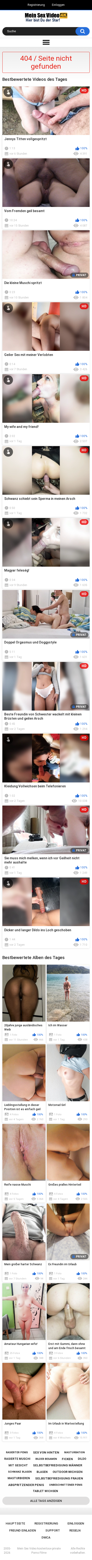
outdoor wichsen (68, 1472)
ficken (67, 1459)
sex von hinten (46, 1452)
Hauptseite (15, 1523)
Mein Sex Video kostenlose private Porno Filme (39, 1550)
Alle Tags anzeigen (46, 1501)
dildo (82, 1459)
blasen (42, 1472)
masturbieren (19, 1478)
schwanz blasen (20, 1471)
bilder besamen (46, 1459)
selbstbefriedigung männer (57, 1465)
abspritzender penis (26, 1485)
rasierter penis (17, 1452)
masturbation (74, 1452)
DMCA (46, 1537)
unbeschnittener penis (65, 1484)
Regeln (74, 1530)
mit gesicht (18, 1465)
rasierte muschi (17, 1459)
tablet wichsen (45, 1491)
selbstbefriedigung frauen (59, 1478)
